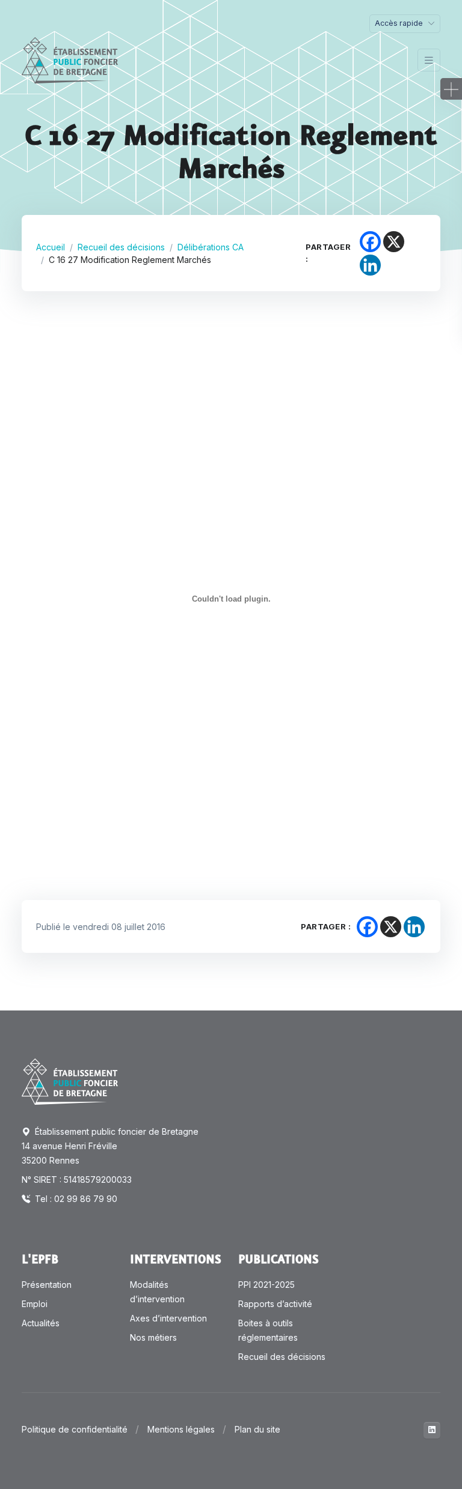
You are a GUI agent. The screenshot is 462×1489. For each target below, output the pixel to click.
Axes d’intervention (168, 1318)
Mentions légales (181, 1429)
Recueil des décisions (121, 247)
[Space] (70, 1081)
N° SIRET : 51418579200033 (77, 1179)
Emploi (35, 1304)
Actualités (41, 1323)
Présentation (47, 1284)
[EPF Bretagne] (70, 60)
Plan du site (257, 1429)
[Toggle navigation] (428, 60)
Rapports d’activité (275, 1304)
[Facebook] (370, 241)
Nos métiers (153, 1337)
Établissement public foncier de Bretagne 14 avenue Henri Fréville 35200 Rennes (110, 1145)
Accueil (50, 247)
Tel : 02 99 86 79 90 (74, 1199)
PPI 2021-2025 (266, 1284)
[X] (393, 241)
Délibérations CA (210, 247)
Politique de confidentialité (75, 1429)
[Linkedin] (370, 265)
